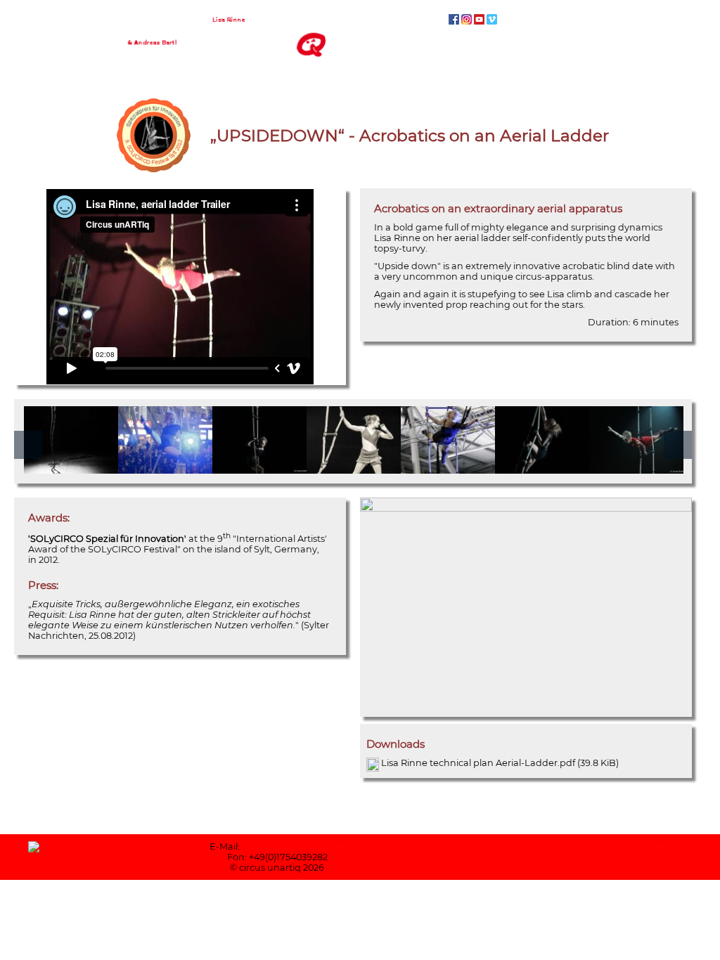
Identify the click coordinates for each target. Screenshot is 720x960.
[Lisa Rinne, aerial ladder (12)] (542, 468)
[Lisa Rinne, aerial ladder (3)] (636, 468)
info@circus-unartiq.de (293, 846)
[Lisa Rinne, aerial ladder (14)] (165, 468)
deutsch (409, 19)
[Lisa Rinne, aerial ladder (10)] (448, 468)
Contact (640, 44)
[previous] (28, 445)
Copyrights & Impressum (631, 846)
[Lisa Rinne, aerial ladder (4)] (354, 468)
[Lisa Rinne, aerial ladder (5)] (71, 468)
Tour (584, 44)
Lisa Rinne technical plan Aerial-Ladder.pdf (500, 763)
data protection (631, 857)
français (436, 19)
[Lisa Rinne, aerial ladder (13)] (259, 468)
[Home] (222, 16)
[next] (678, 445)
